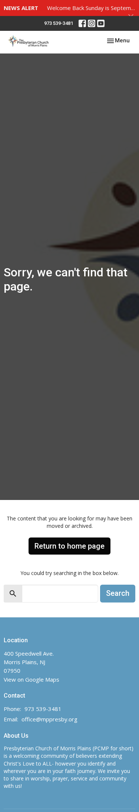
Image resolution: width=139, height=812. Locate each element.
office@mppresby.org (49, 719)
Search (117, 593)
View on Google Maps (31, 679)
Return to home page (69, 546)
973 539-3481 (58, 23)
